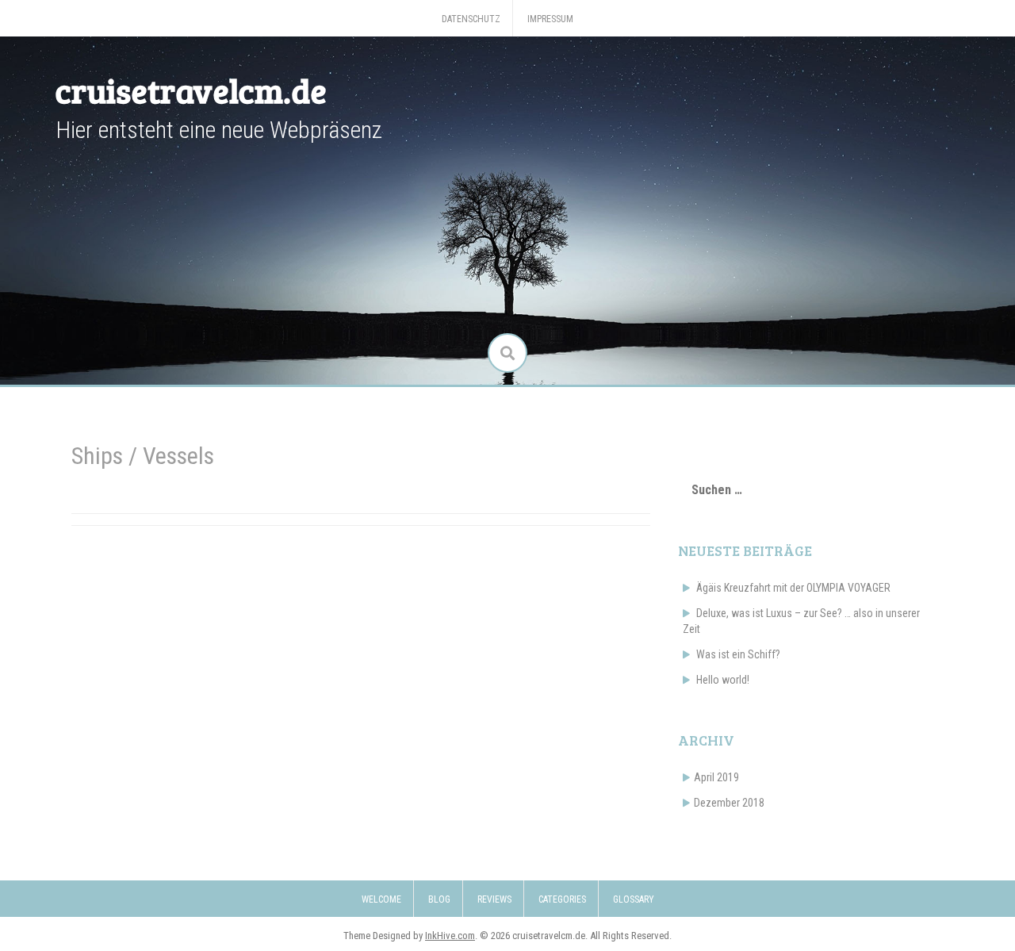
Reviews (494, 899)
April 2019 (716, 777)
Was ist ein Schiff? (738, 654)
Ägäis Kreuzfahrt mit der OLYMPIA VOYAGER (793, 587)
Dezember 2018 (729, 802)
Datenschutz (471, 19)
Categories (562, 899)
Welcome (381, 899)
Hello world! (722, 679)
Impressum (550, 19)
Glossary (633, 899)
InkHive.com (450, 935)
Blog (439, 899)
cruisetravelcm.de (191, 90)
